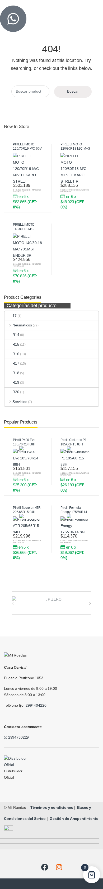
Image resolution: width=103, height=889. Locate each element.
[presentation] (90, 603)
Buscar (73, 91)
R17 (15, 363)
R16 (15, 354)
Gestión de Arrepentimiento (74, 818)
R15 (15, 344)
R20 (15, 392)
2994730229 (18, 737)
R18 (15, 373)
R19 (15, 382)
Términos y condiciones (51, 807)
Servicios (19, 402)
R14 (15, 334)
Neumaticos (22, 325)
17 (14, 315)
